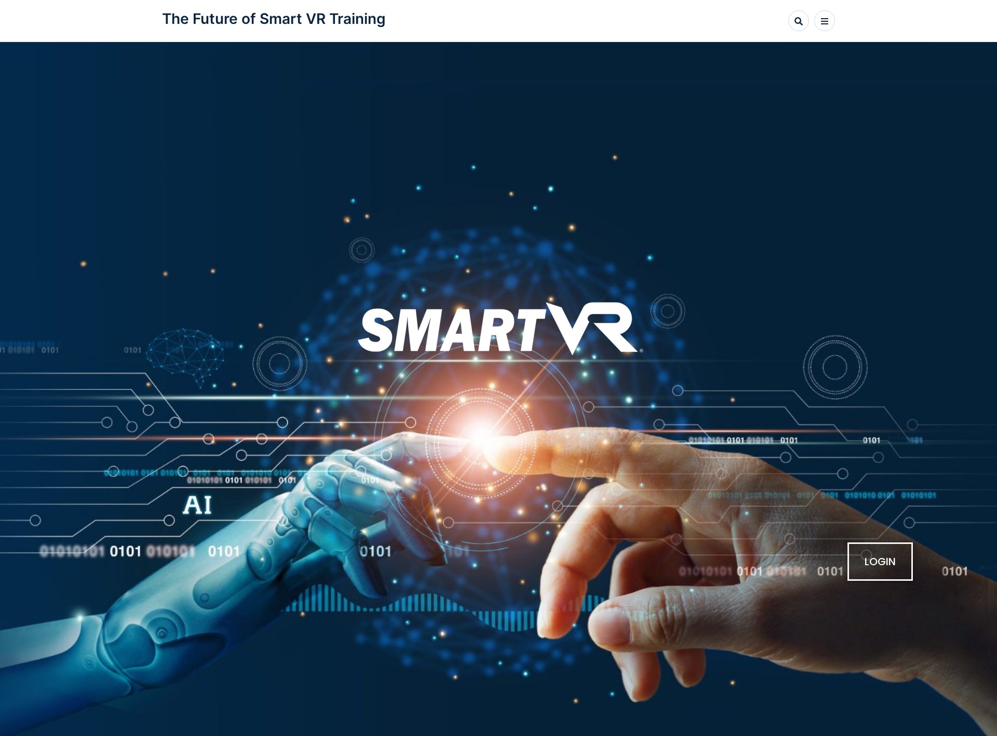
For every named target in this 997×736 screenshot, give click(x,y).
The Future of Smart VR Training (274, 18)
